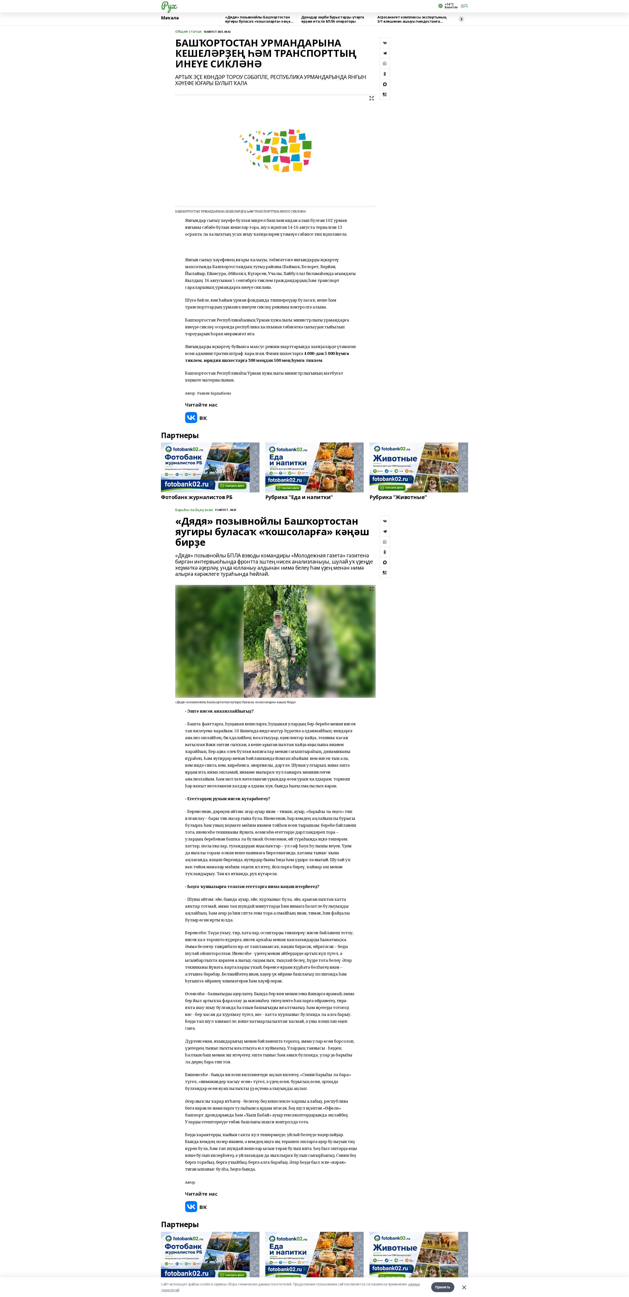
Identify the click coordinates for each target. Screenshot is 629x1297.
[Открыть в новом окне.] (196, 417)
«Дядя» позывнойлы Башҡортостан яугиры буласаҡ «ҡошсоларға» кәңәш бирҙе (259, 19)
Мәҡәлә (170, 18)
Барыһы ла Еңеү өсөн (194, 510)
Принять (442, 1287)
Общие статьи (188, 32)
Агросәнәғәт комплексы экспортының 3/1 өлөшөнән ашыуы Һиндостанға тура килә (411, 19)
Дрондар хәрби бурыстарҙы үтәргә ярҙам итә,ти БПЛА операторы (332, 19)
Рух (168, 5)
